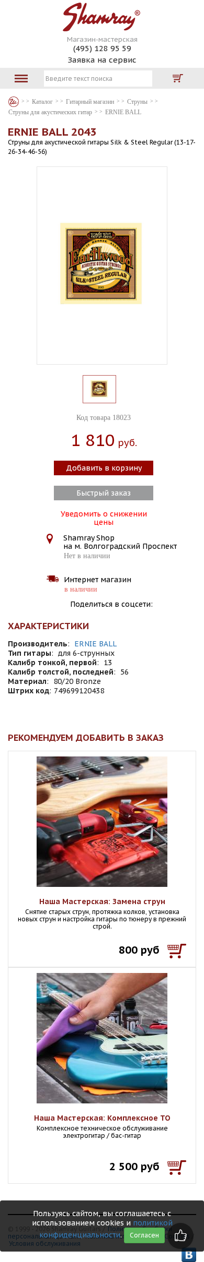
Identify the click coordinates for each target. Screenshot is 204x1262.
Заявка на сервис (102, 60)
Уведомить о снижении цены (104, 517)
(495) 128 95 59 (102, 48)
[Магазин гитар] (13, 102)
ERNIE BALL (95, 643)
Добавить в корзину (104, 468)
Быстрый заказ (103, 493)
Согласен (144, 1235)
